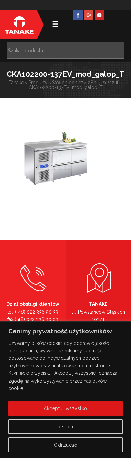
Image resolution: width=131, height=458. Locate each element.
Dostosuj (65, 426)
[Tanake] (19, 24)
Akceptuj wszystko (65, 408)
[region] (65, 389)
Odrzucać (65, 445)
